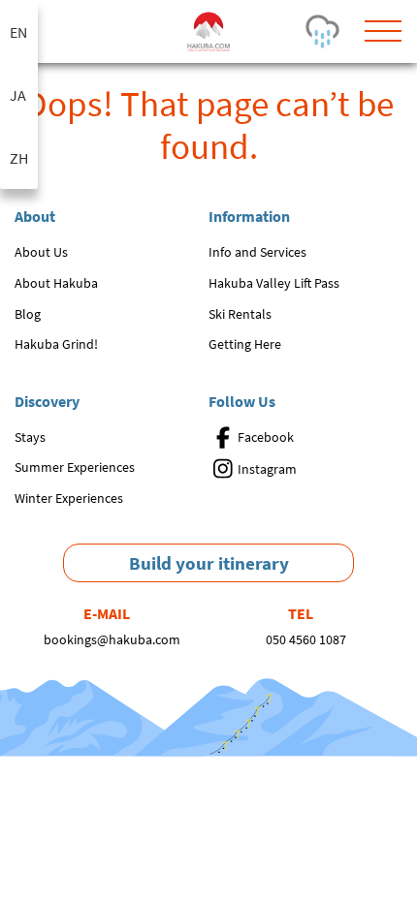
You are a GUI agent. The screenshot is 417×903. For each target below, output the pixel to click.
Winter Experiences (69, 498)
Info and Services (257, 252)
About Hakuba (56, 283)
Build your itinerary (209, 563)
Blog (28, 314)
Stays (30, 437)
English (19, 31)
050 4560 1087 (306, 639)
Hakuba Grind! (56, 344)
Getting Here (244, 344)
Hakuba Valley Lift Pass (273, 283)
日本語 (19, 94)
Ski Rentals (240, 314)
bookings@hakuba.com (112, 639)
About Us (41, 252)
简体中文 (19, 157)
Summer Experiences (75, 467)
